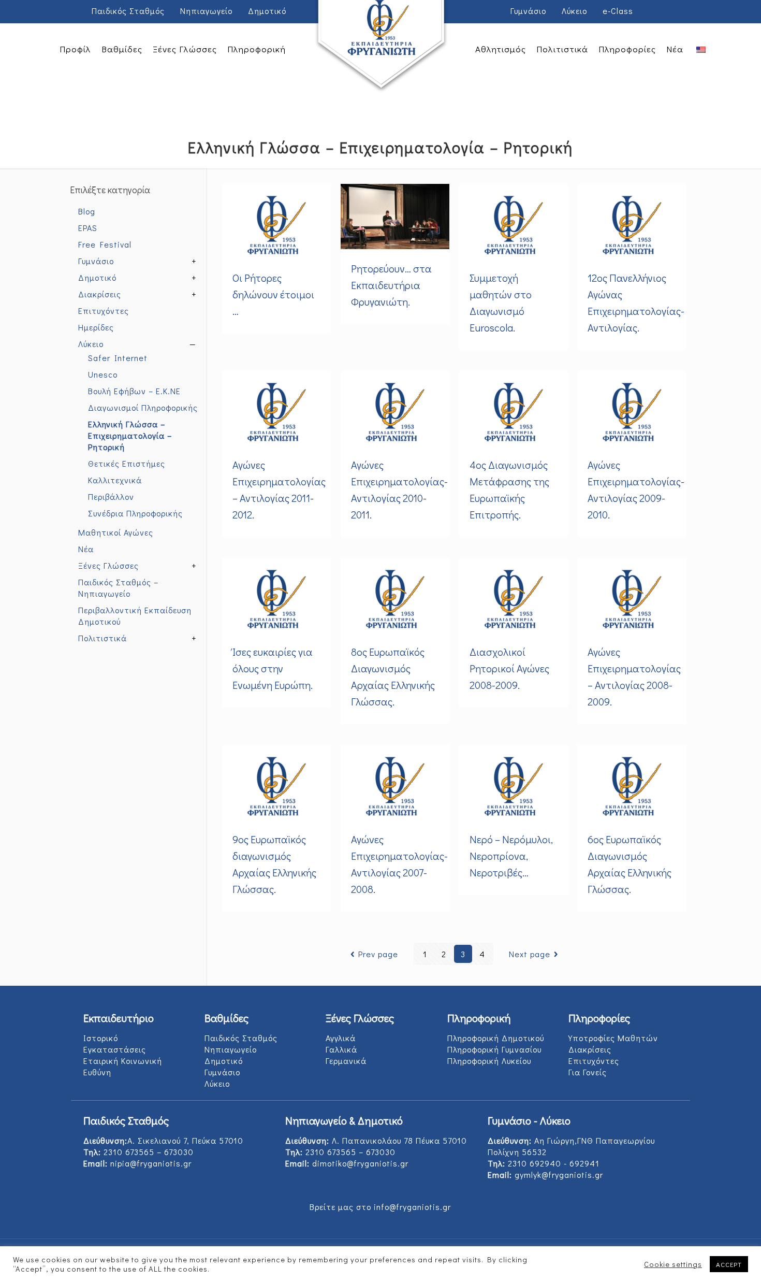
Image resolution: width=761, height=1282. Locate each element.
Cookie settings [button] (673, 1264)
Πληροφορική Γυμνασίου (494, 1049)
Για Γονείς (587, 1072)
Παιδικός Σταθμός (128, 10)
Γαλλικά (341, 1049)
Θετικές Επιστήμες (126, 463)
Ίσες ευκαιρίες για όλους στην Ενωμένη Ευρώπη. (272, 668)
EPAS (87, 227)
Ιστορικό (100, 1037)
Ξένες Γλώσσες (108, 565)
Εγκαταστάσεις (114, 1049)
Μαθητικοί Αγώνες (115, 532)
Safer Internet (118, 357)
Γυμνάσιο (528, 10)
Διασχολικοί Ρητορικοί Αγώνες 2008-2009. (509, 668)
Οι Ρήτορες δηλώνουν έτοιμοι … (273, 294)
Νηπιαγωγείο (206, 10)
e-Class (618, 10)
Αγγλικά (341, 1037)
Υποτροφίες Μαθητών (613, 1037)
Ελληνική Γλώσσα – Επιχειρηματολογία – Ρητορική (130, 435)
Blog (86, 211)
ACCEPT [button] (729, 1264)
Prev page (378, 953)
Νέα (86, 548)
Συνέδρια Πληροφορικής (135, 513)
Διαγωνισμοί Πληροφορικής (143, 407)
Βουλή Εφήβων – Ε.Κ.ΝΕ (134, 390)
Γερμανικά (346, 1060)
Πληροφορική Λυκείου (489, 1060)
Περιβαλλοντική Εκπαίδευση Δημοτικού (135, 615)
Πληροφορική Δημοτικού (495, 1037)
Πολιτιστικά (102, 637)
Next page (529, 953)
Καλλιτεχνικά (115, 479)
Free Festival (104, 244)
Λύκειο (574, 10)
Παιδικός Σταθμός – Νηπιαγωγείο (118, 588)
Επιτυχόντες (103, 310)
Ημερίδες (96, 327)
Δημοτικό (267, 10)
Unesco (103, 374)
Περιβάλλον (111, 496)
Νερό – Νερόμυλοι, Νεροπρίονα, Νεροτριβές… (511, 855)
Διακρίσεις (99, 294)
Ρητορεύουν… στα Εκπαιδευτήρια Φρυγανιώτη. (391, 285)
